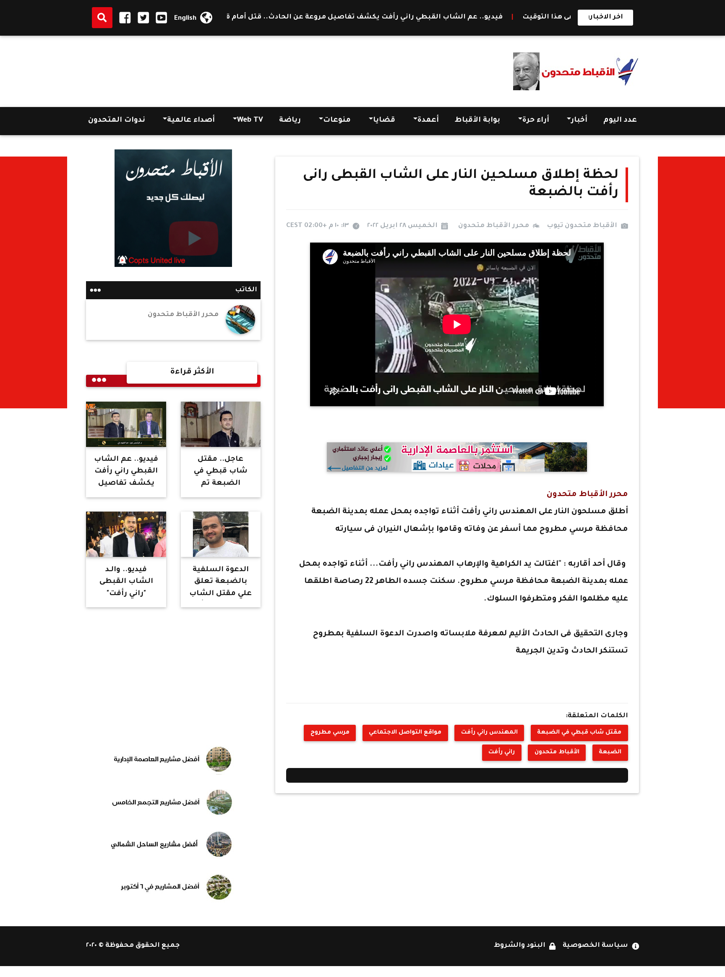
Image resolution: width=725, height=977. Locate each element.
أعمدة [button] (428, 121)
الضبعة (610, 752)
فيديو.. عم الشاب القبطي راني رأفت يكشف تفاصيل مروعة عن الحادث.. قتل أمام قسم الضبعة (393, 17)
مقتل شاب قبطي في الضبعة (579, 732)
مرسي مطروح (329, 732)
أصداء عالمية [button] (191, 121)
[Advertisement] (238, 69)
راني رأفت (501, 752)
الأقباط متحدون (557, 752)
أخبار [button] (579, 121)
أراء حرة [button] (535, 121)
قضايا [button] (384, 121)
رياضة (290, 121)
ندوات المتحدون (116, 121)
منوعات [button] (337, 121)
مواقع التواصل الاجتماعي (405, 732)
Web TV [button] (250, 121)
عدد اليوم (620, 121)
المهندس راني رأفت (489, 732)
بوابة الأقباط (477, 121)
